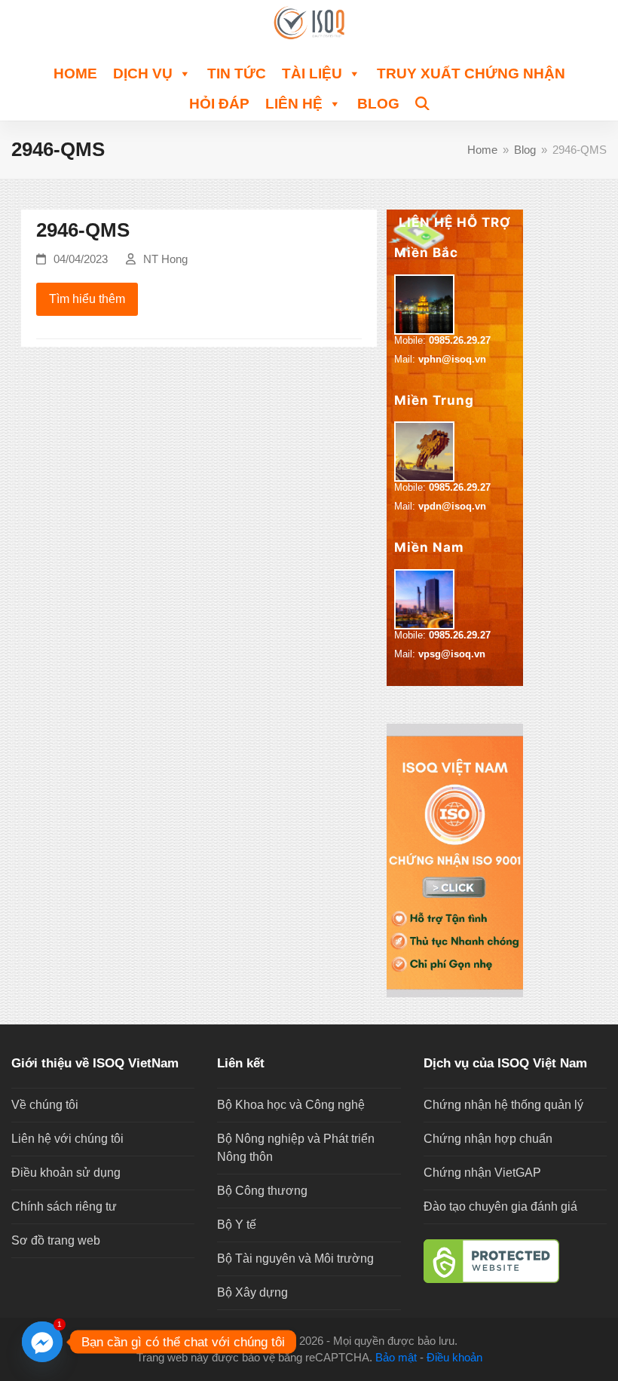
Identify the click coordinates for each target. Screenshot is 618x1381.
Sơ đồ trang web (55, 1240)
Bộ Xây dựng (252, 1292)
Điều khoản (454, 1358)
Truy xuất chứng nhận (471, 73)
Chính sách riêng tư (64, 1206)
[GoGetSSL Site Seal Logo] (515, 1261)
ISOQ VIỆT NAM (253, 1341)
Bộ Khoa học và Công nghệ (291, 1104)
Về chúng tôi (44, 1104)
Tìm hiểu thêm (87, 298)
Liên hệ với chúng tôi (67, 1138)
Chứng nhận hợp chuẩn (488, 1138)
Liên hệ (294, 104)
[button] (422, 102)
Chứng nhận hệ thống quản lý (503, 1104)
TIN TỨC (236, 73)
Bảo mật (396, 1358)
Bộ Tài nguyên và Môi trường (295, 1258)
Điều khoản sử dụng (66, 1172)
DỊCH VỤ (143, 73)
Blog (378, 104)
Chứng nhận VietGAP (482, 1172)
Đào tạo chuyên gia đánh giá (500, 1206)
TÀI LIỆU (312, 73)
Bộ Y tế (236, 1224)
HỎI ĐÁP (219, 104)
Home (75, 73)
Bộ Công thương (262, 1190)
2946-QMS (83, 229)
